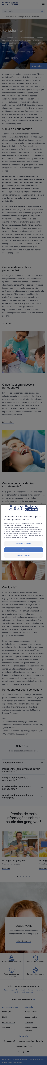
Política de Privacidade (20, 537)
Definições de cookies (23, 543)
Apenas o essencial (23, 555)
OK (23, 549)
